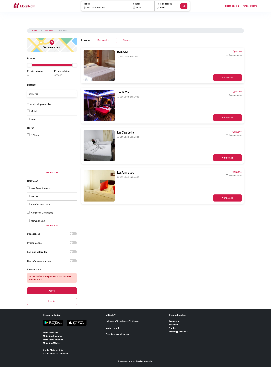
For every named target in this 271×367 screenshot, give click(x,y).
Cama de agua (38, 221)
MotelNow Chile (50, 333)
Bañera (34, 196)
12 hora (35, 135)
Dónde (87, 4)
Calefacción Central (40, 204)
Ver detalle (227, 77)
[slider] (29, 65)
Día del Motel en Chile (53, 350)
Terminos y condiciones (117, 334)
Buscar (183, 6)
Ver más (50, 172)
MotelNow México (51, 343)
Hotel (33, 119)
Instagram (174, 321)
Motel (34, 111)
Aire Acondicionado (40, 188)
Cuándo (136, 4)
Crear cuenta (250, 6)
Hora (164, 4)
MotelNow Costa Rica (53, 340)
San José (49, 31)
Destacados (103, 40)
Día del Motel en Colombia (55, 353)
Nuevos (127, 40)
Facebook (173, 324)
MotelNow (24, 6)
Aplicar (52, 290)
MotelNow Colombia (52, 336)
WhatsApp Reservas (178, 332)
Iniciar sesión (232, 6)
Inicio (34, 31)
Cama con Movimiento (42, 212)
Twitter (172, 328)
